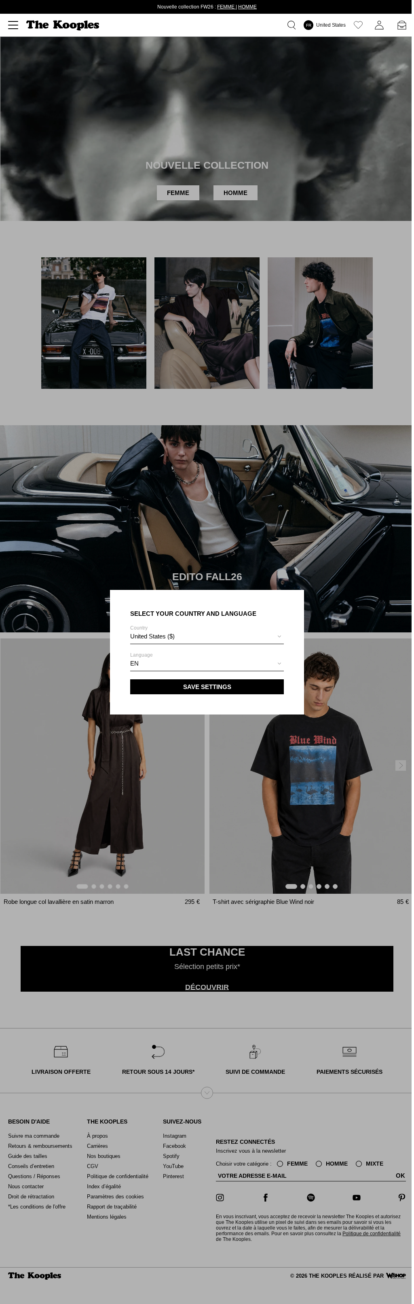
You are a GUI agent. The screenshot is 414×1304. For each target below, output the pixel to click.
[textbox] (206, 636)
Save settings (206, 686)
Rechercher (290, 25)
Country (151, 632)
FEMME (225, 7)
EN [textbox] (133, 663)
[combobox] (206, 637)
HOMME (246, 7)
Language (140, 659)
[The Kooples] (63, 25)
